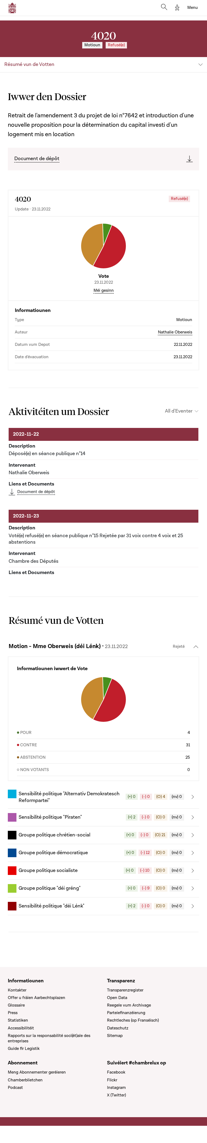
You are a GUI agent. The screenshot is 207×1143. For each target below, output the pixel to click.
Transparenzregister (125, 990)
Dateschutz (117, 1028)
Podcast (15, 1087)
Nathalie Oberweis (175, 332)
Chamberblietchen (25, 1080)
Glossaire (16, 1005)
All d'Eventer (178, 411)
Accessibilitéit (21, 1028)
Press (13, 1012)
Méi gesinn (104, 290)
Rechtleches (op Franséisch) (133, 1020)
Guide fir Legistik (24, 1048)
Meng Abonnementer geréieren (37, 1072)
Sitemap (115, 1035)
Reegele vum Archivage (129, 1005)
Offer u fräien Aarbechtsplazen (36, 997)
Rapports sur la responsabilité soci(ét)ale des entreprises (49, 1038)
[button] (103, 796)
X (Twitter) (116, 1095)
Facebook (116, 1072)
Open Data (117, 997)
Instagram (116, 1087)
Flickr (112, 1080)
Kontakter (17, 990)
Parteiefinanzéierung (126, 1012)
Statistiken (18, 1020)
